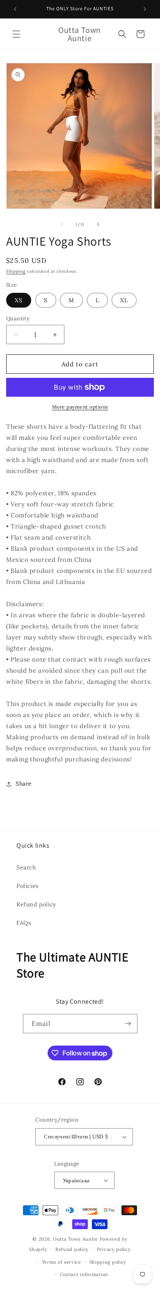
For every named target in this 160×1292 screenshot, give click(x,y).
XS (19, 300)
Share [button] (24, 783)
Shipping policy (108, 1262)
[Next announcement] (145, 9)
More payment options (80, 407)
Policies (27, 886)
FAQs (23, 922)
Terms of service (61, 1262)
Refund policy (36, 904)
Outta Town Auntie (75, 1239)
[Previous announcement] (15, 9)
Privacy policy (114, 1249)
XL (124, 300)
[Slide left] (62, 224)
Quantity (18, 318)
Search (26, 867)
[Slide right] (98, 224)
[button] (16, 34)
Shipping (16, 271)
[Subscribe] (128, 1023)
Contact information (84, 1274)
